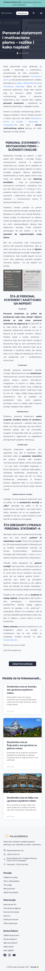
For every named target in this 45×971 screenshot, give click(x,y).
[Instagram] (9, 955)
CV (25, 189)
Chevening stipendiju (14, 86)
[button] (41, 13)
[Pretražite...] (33, 13)
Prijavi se (30, 5)
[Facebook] (4, 955)
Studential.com (10, 640)
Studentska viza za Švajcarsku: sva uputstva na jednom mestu (22, 745)
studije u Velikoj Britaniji (26, 83)
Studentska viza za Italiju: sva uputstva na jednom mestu (22, 799)
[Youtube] (14, 955)
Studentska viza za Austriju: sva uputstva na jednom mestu (22, 690)
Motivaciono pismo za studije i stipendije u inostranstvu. (22, 121)
